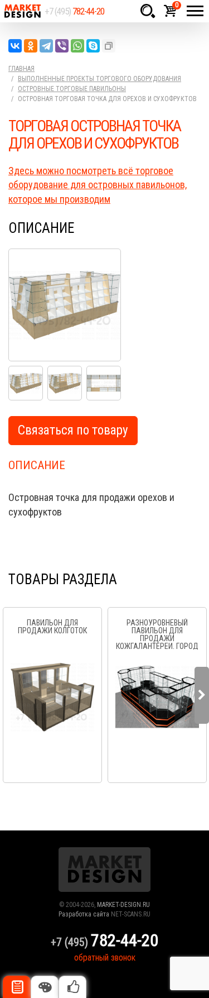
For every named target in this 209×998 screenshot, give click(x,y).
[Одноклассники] (30, 45)
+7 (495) (74, 11)
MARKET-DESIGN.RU (123, 905)
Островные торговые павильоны (72, 89)
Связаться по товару (73, 430)
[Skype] (93, 45)
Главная (21, 69)
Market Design (22, 11)
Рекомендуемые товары (72, 987)
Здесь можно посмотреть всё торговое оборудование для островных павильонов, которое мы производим (97, 185)
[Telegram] (46, 45)
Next (202, 695)
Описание (17, 987)
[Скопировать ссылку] (108, 45)
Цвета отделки (45, 987)
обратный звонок (104, 957)
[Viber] (62, 45)
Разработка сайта (84, 914)
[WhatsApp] (77, 45)
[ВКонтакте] (15, 45)
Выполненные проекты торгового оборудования (99, 79)
